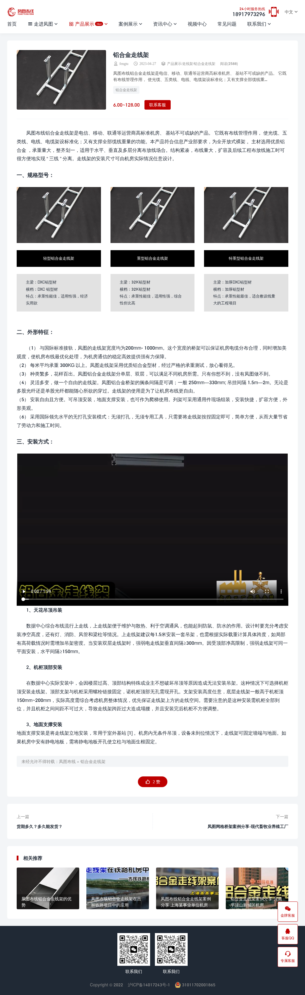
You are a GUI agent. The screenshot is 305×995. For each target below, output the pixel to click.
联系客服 (157, 104)
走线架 (187, 64)
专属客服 (288, 960)
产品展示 (88, 24)
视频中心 (197, 24)
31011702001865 (198, 984)
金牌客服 (288, 915)
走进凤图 (43, 24)
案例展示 (128, 24)
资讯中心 (162, 24)
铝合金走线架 (204, 64)
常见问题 (226, 24)
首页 (12, 24)
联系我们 (256, 24)
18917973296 (248, 12)
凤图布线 (67, 761)
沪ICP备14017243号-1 (149, 984)
